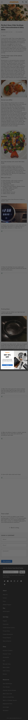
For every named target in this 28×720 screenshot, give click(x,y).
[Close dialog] (26, 351)
